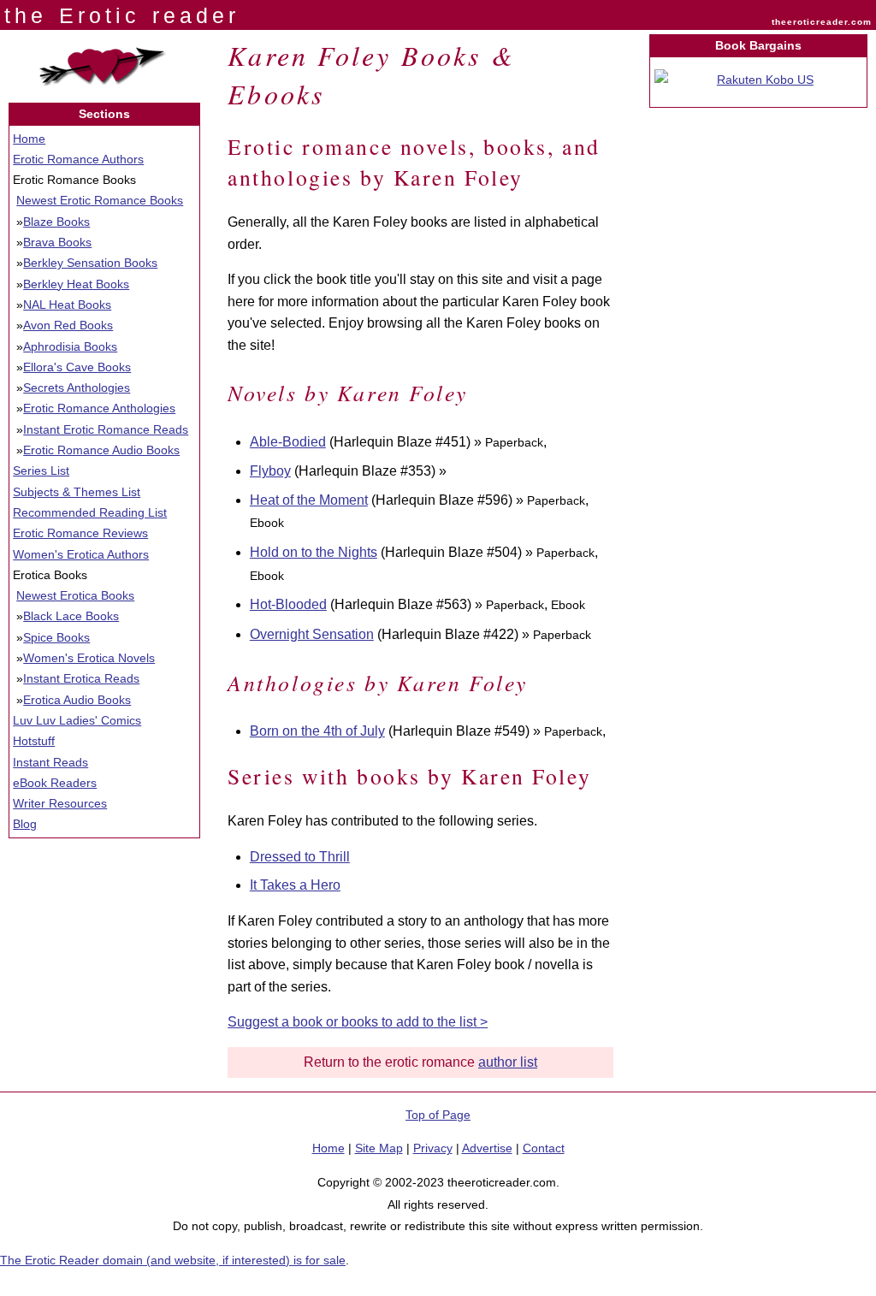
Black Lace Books (71, 616)
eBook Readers (55, 783)
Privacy (433, 1148)
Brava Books (57, 242)
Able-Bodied (288, 442)
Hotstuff (34, 741)
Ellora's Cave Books (77, 367)
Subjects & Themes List (76, 492)
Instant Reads (50, 762)
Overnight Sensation (312, 634)
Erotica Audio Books (77, 700)
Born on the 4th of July (317, 731)
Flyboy (270, 471)
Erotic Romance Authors (78, 159)
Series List (41, 470)
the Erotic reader (122, 15)
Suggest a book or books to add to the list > (358, 1022)
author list (507, 1062)
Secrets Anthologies (76, 387)
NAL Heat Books (67, 304)
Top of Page (438, 1114)
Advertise (487, 1148)
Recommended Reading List (90, 512)
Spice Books (56, 637)
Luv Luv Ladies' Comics (77, 720)
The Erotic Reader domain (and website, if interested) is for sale (173, 1260)
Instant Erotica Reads (81, 678)
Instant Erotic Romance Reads (105, 429)
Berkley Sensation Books (90, 262)
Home (29, 138)
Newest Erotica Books (75, 595)
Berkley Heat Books (76, 284)
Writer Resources (60, 803)
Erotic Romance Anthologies (99, 408)
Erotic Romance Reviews (80, 533)
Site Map (379, 1148)
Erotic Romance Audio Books (101, 450)
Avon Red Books (68, 325)
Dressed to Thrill (300, 856)
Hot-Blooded (288, 604)
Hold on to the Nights (313, 552)
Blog (25, 824)
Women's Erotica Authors (81, 554)
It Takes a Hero (295, 885)
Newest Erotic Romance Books (99, 200)
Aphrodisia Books (70, 346)
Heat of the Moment (309, 500)
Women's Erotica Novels (89, 658)
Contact (544, 1148)
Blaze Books (56, 221)
